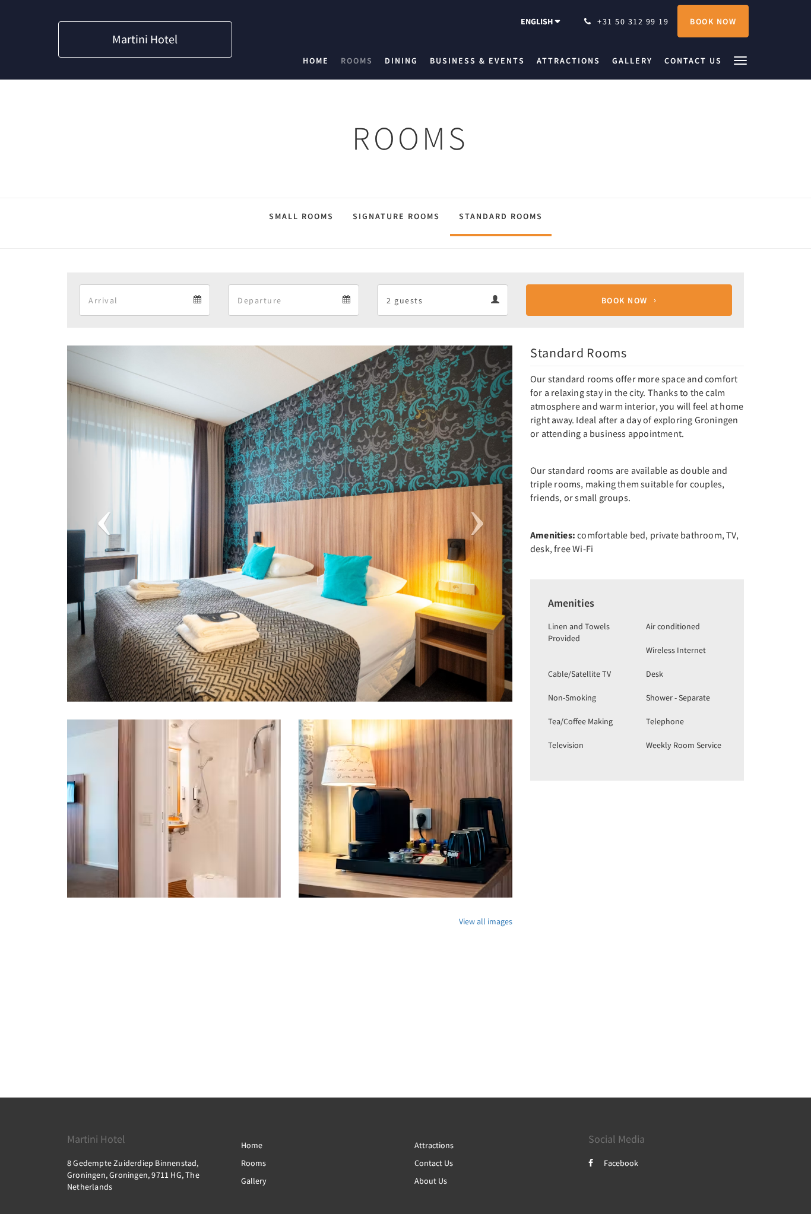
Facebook (621, 1163)
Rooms (253, 1163)
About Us (430, 1180)
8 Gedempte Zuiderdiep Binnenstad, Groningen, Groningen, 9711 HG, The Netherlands (133, 1175)
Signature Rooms (396, 216)
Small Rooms (301, 216)
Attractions (434, 1145)
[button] (740, 60)
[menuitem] (319, 61)
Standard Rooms (501, 216)
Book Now (624, 300)
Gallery (254, 1180)
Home (251, 1145)
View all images (485, 921)
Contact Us (433, 1163)
